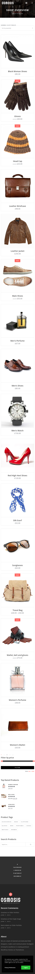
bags (16, 821)
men (11, 825)
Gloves (17, 116)
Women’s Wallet (17, 745)
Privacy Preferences (10, 967)
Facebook (17, 867)
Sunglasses (17, 565)
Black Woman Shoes (17, 71)
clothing (24, 821)
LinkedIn (17, 870)
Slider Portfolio (14, 912)
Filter (17, 767)
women (14, 829)
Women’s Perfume (17, 700)
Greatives (4, 912)
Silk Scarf (17, 520)
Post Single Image (15, 919)
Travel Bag (17, 610)
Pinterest (17, 873)
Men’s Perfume (17, 340)
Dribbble (17, 876)
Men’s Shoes (17, 385)
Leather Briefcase (17, 206)
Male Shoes (17, 296)
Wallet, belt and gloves (17, 655)
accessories (7, 821)
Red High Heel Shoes (17, 475)
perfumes (20, 825)
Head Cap (17, 161)
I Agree (26, 967)
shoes (29, 825)
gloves (4, 825)
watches (5, 829)
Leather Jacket (17, 251)
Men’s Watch (17, 430)
